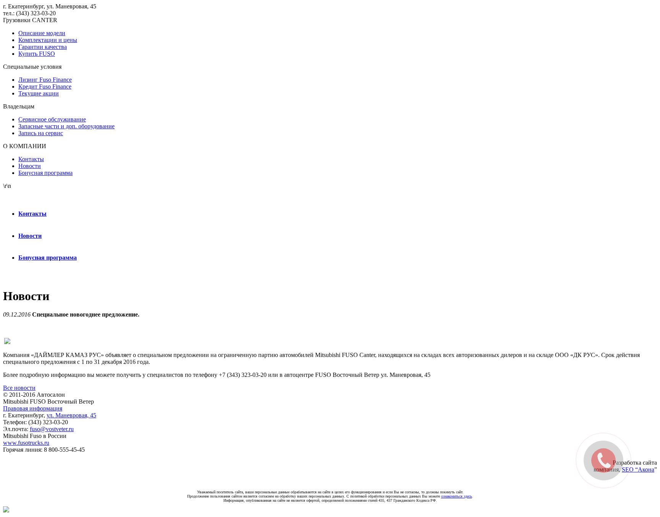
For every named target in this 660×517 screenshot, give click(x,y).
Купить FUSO (36, 53)
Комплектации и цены (47, 40)
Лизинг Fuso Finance (45, 79)
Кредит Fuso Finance (44, 86)
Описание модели (41, 33)
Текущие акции (38, 93)
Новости (29, 166)
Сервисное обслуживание (52, 119)
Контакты (31, 159)
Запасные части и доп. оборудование (66, 126)
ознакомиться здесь (456, 496)
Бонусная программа (45, 173)
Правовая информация (32, 408)
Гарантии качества (42, 47)
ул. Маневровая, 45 (71, 415)
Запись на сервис (40, 133)
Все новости (19, 388)
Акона (646, 469)
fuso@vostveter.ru (52, 429)
